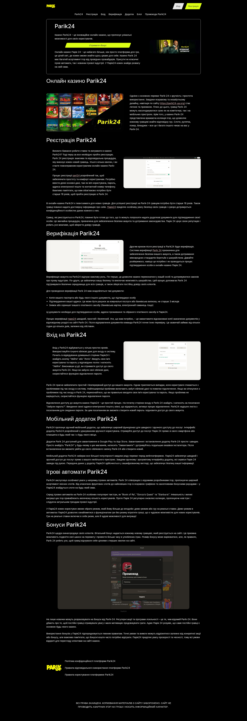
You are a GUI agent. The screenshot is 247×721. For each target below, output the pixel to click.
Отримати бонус (98, 45)
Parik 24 (157, 250)
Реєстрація (193, 6)
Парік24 (111, 207)
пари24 (72, 318)
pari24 (76, 175)
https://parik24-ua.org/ (172, 103)
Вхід (178, 6)
